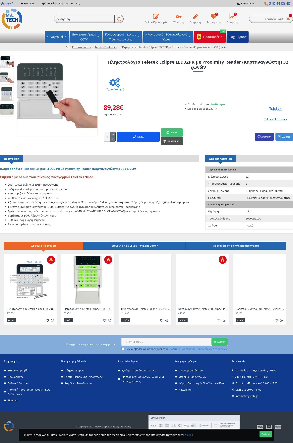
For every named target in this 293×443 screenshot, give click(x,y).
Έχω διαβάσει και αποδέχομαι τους (176, 349)
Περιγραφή (11, 158)
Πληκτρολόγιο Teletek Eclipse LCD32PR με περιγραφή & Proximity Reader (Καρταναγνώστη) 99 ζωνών (145, 309)
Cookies (188, 435)
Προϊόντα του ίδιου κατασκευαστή (134, 245)
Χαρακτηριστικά (220, 158)
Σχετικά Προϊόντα (43, 245)
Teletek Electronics (106, 47)
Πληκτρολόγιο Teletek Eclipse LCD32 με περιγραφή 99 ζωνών (31, 309)
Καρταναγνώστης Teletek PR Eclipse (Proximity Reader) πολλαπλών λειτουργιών (203, 309)
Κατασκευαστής (81, 47)
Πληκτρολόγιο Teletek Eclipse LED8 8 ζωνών (88, 309)
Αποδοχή (266, 434)
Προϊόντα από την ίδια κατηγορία (236, 245)
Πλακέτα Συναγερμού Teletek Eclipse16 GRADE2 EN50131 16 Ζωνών (260, 309)
